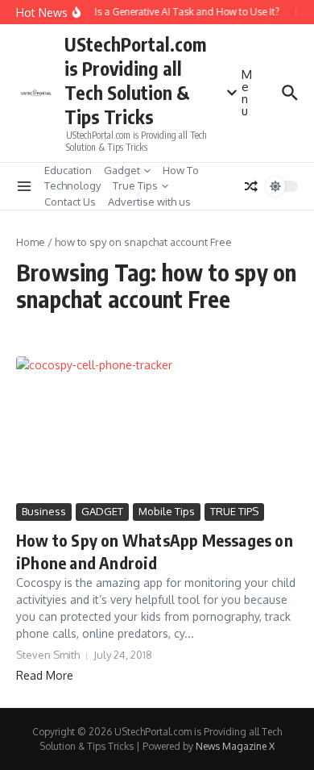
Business (44, 511)
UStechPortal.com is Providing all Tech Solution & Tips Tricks (135, 80)
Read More (44, 675)
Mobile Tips (166, 511)
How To (181, 170)
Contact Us (70, 201)
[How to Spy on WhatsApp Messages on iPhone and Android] (157, 428)
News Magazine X (235, 746)
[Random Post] (251, 186)
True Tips (135, 185)
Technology (72, 185)
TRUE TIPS (234, 511)
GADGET (102, 511)
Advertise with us (149, 201)
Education (68, 170)
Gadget (122, 170)
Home (30, 241)
